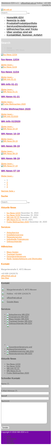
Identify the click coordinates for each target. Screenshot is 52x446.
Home (15, 17)
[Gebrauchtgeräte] (19, 323)
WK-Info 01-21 (13, 217)
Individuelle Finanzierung (18, 239)
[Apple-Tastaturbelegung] (17, 344)
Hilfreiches (22, 29)
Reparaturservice (14, 237)
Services (22, 26)
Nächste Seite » (8, 191)
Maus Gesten (12, 252)
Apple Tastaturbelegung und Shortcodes (24, 259)
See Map (5, 278)
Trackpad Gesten (14, 254)
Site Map (10, 443)
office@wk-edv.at (28, 3)
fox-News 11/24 (13, 215)
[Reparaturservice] (19, 353)
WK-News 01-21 (14, 219)
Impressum (12, 438)
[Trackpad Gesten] (19, 321)
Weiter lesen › (7, 65)
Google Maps (13, 302)
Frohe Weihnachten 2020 (18, 222)
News (16, 20)
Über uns (19, 32)
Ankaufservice (13, 232)
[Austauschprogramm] (29, 349)
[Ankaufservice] (18, 314)
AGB (9, 436)
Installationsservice (15, 235)
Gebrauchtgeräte (14, 241)
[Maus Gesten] (18, 319)
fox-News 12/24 (13, 213)
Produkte (22, 23)
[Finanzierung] (18, 317)
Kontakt (24, 35)
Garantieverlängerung (16, 256)
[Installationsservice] (20, 351)
